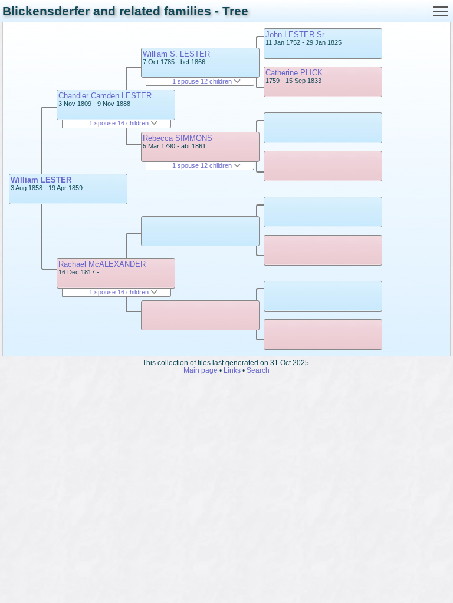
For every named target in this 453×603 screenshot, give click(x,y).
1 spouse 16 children (119, 123)
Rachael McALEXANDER (102, 264)
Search (258, 370)
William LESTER (41, 179)
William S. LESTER (176, 53)
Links (232, 370)
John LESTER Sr (294, 34)
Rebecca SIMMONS (177, 138)
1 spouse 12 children (203, 81)
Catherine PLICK (294, 72)
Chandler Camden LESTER (105, 95)
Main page (200, 370)
